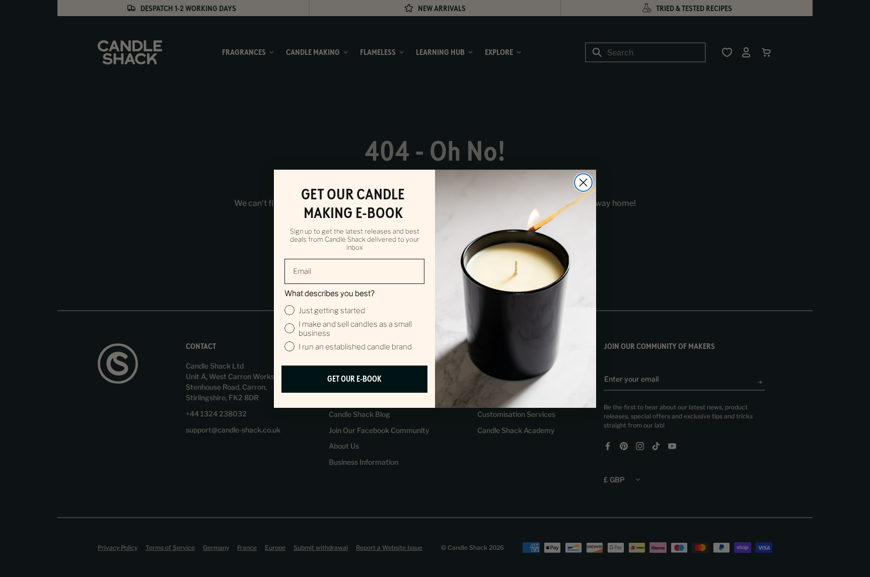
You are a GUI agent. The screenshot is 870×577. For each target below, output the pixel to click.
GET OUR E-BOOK (354, 379)
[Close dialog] (583, 182)
